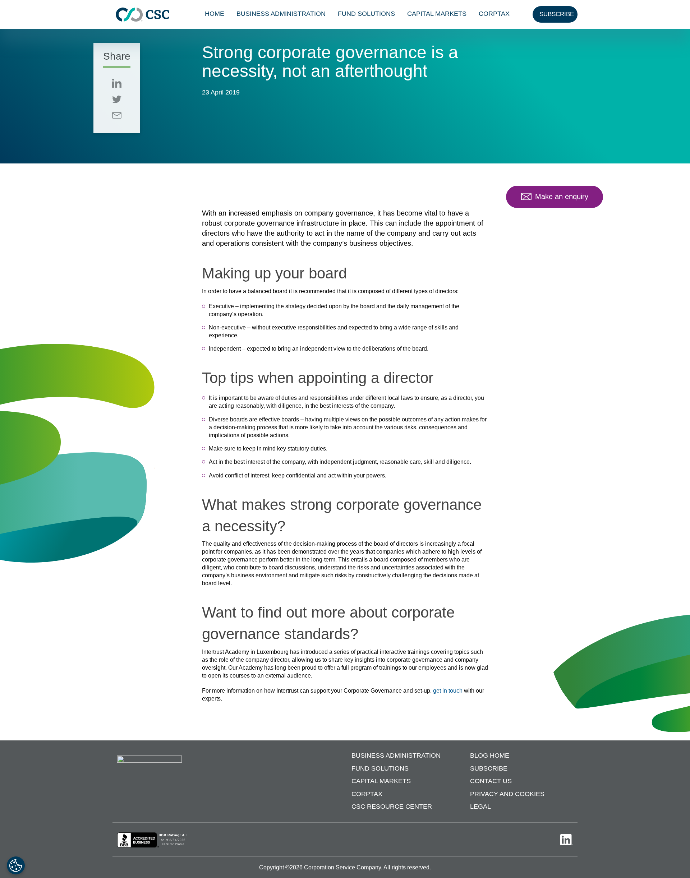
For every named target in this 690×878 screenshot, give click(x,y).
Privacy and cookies (507, 794)
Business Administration (281, 13)
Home (214, 13)
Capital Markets (436, 13)
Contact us (491, 781)
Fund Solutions (366, 13)
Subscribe (488, 768)
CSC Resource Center (391, 806)
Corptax (494, 13)
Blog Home (489, 755)
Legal (480, 806)
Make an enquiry (561, 196)
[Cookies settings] (16, 865)
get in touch (448, 691)
